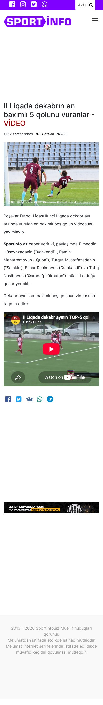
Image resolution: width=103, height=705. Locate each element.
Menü (95, 20)
